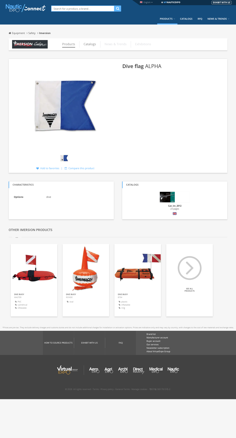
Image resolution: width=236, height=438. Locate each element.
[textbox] (82, 9)
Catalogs (186, 18)
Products (166, 18)
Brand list (151, 334)
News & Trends (217, 18)
